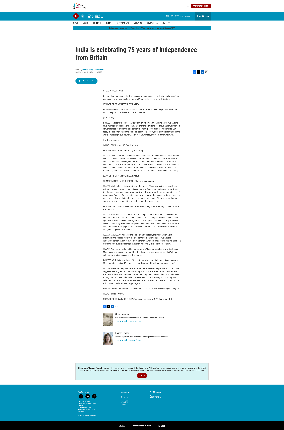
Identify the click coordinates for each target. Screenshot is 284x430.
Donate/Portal (202, 6)
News (75, 23)
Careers (123, 404)
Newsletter (167, 23)
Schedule (97, 23)
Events (109, 23)
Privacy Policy (125, 392)
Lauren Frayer (99, 70)
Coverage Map (153, 23)
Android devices (155, 398)
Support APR (123, 23)
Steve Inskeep (87, 70)
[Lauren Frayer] (108, 338)
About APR (124, 401)
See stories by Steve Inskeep (128, 321)
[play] (76, 16)
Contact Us (124, 403)
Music (85, 23)
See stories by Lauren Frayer (128, 340)
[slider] (86, 16)
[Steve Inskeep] (108, 319)
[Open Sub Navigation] (80, 23)
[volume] (83, 16)
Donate (142, 375)
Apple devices (155, 396)
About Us (138, 23)
